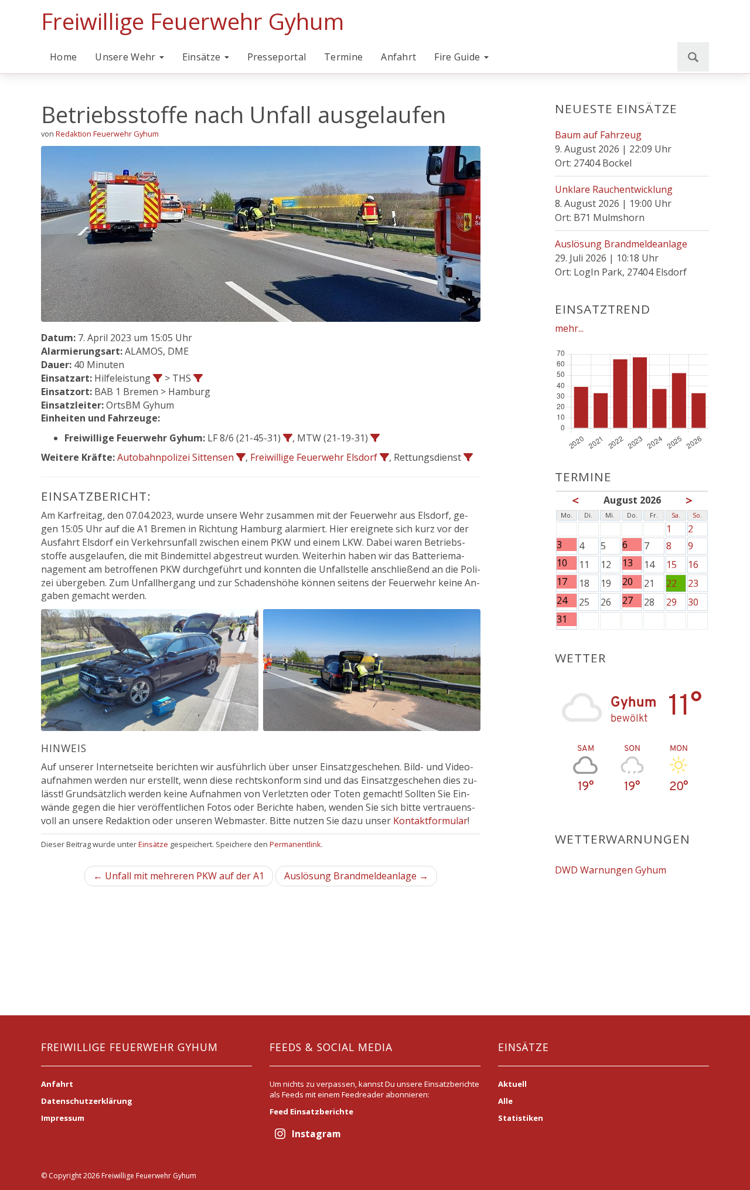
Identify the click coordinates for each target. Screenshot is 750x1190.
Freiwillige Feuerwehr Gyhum (192, 21)
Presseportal (276, 56)
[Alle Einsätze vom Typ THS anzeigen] (198, 378)
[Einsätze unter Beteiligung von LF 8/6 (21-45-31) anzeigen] (287, 438)
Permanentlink (295, 844)
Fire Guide (458, 56)
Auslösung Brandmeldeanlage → (356, 875)
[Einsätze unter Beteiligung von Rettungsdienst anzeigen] (468, 457)
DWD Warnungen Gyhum (610, 869)
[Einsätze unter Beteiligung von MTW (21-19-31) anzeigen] (375, 438)
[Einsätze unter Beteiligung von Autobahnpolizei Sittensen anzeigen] (241, 457)
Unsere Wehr (126, 56)
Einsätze (202, 56)
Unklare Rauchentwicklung (614, 189)
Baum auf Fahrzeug (598, 134)
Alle (505, 1101)
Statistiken (520, 1118)
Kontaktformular (430, 820)
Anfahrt (398, 56)
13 (627, 563)
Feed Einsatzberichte (311, 1111)
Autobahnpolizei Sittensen (175, 457)
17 (562, 582)
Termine (343, 56)
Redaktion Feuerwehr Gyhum (107, 133)
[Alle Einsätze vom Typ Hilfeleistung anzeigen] (157, 378)
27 (627, 600)
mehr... (569, 328)
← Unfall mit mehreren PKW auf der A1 (178, 875)
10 (562, 563)
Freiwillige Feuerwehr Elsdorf (313, 457)
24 (562, 600)
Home (63, 56)
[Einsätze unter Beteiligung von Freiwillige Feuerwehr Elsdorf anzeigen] (384, 457)
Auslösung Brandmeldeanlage (621, 243)
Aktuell (512, 1084)
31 (562, 619)
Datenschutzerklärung (86, 1101)
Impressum (62, 1118)
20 (627, 582)
